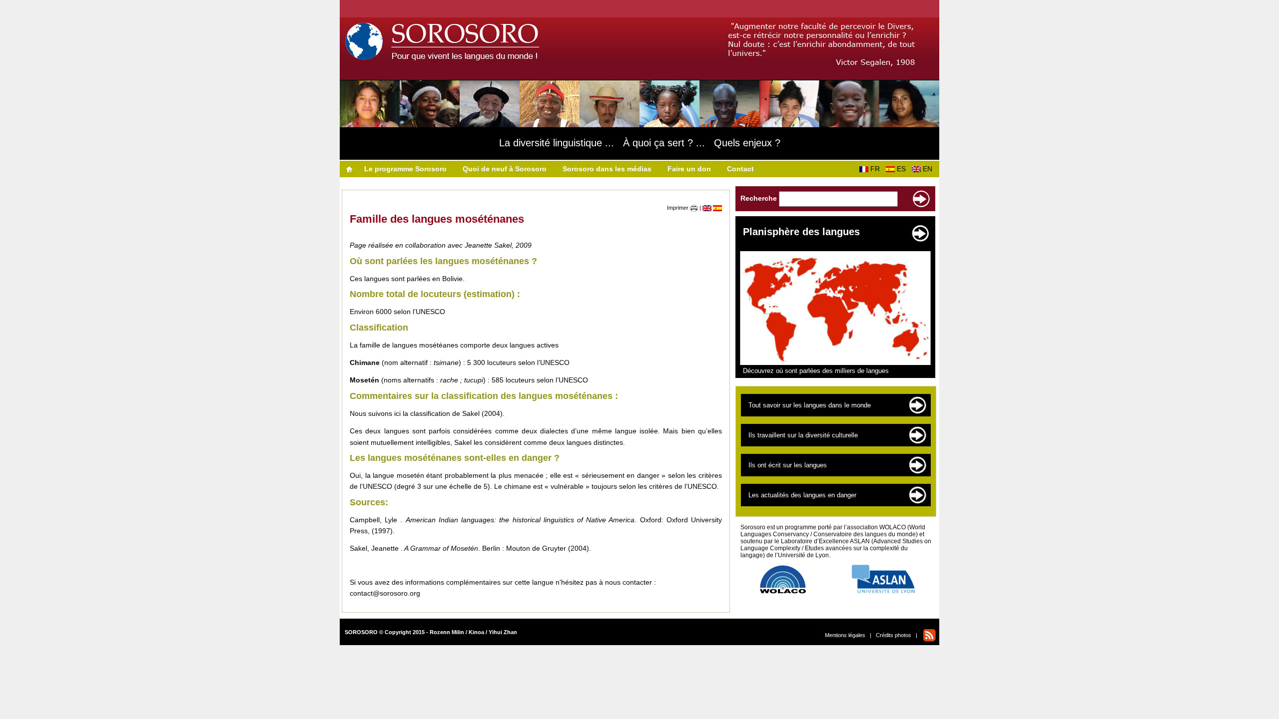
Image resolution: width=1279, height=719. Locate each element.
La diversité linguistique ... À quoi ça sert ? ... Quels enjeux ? (639, 142)
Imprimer (678, 208)
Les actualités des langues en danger (802, 495)
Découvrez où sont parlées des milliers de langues (816, 370)
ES (903, 169)
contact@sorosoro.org (385, 593)
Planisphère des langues (801, 231)
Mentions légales (845, 635)
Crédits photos (893, 635)
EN (929, 169)
